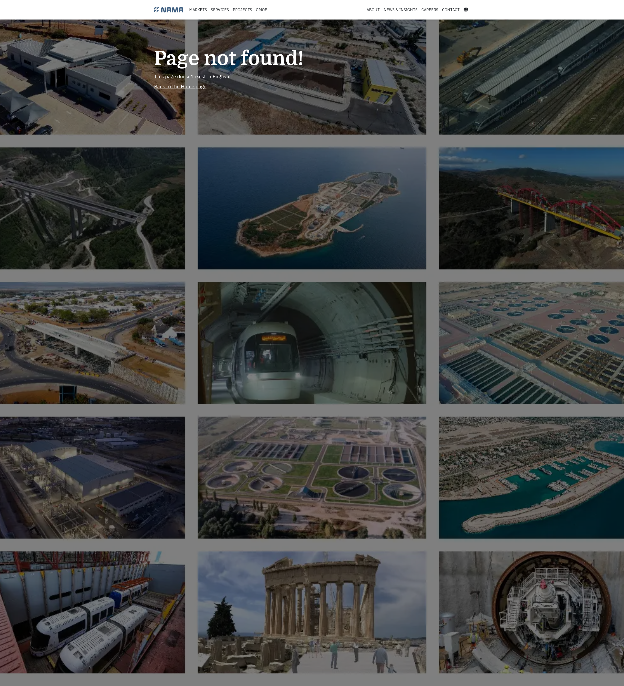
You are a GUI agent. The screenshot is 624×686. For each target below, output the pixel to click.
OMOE (261, 9)
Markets (198, 9)
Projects (242, 9)
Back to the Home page (180, 86)
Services (220, 9)
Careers (429, 9)
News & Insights (401, 9)
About (373, 9)
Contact (451, 9)
